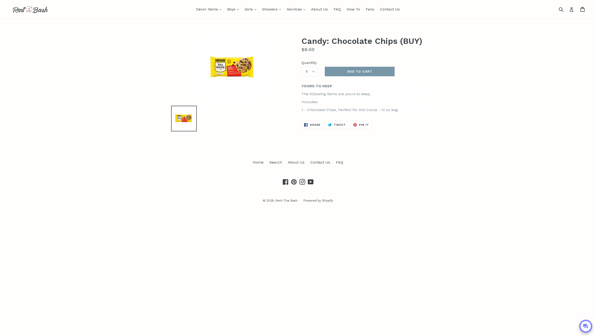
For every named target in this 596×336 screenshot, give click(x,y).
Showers (272, 9)
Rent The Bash (286, 200)
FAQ (337, 9)
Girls (252, 9)
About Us (319, 9)
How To (353, 9)
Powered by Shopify (318, 200)
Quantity (309, 62)
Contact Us (390, 9)
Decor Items (210, 9)
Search (275, 162)
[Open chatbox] (585, 326)
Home (258, 162)
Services (297, 9)
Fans (370, 9)
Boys (234, 9)
